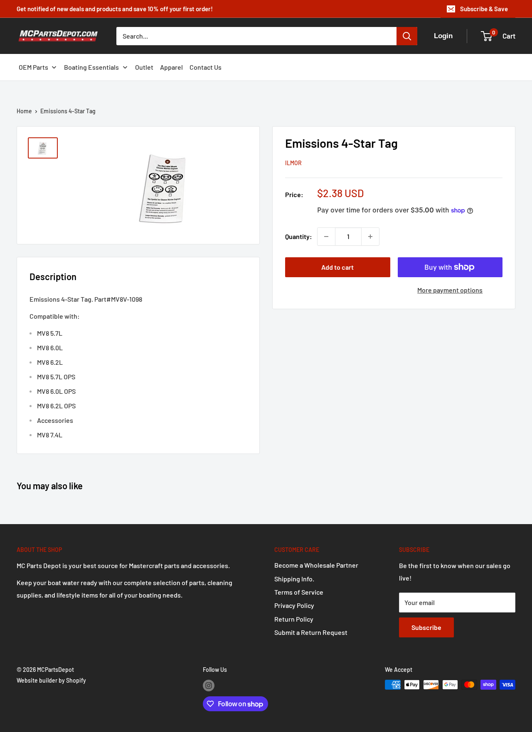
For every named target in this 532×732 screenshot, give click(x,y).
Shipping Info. (294, 579)
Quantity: (298, 236)
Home (24, 111)
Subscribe (426, 627)
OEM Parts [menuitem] (33, 67)
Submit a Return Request (310, 632)
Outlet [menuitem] (144, 67)
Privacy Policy (294, 605)
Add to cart (337, 267)
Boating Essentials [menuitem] (91, 67)
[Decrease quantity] (326, 236)
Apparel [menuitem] (171, 67)
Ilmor (293, 162)
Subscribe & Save (484, 8)
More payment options (450, 290)
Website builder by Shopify (51, 680)
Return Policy (293, 619)
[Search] (407, 36)
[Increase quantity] (370, 236)
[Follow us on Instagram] (208, 685)
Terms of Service (298, 592)
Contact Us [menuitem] (206, 67)
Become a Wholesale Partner (316, 565)
